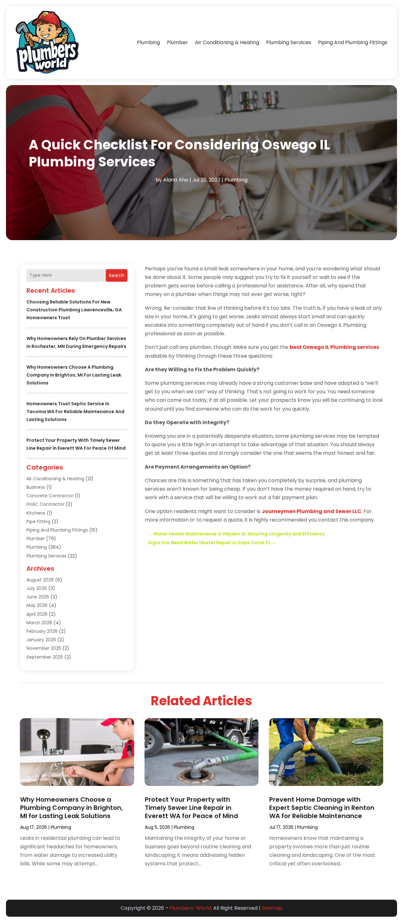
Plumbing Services (288, 42)
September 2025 (44, 657)
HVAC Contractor (45, 504)
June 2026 (37, 597)
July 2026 (36, 588)
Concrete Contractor (49, 496)
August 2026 (40, 580)
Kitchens (35, 513)
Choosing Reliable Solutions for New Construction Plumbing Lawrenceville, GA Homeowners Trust (74, 310)
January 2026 (41, 640)
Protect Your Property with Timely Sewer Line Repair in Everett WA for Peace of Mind (191, 807)
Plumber (177, 42)
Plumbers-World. (191, 908)
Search (116, 275)
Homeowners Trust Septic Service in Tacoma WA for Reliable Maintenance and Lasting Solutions (75, 412)
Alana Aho (175, 179)
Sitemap (272, 908)
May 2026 (37, 605)
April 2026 (37, 614)
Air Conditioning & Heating (227, 42)
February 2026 (42, 631)
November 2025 (43, 648)
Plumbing (148, 42)
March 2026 (39, 623)
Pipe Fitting (38, 521)
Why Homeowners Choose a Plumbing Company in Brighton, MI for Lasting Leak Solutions (73, 375)
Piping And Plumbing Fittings (352, 42)
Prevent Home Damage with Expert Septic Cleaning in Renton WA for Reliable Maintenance (321, 807)
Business (35, 487)
